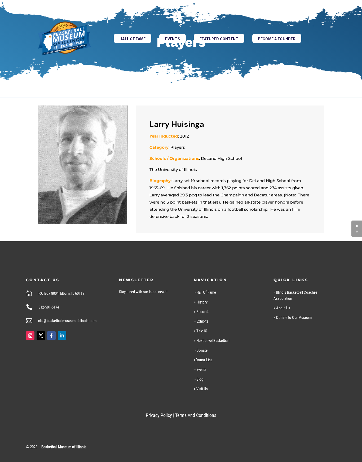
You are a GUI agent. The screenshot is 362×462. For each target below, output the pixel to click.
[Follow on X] (41, 335)
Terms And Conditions (195, 415)
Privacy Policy (159, 415)
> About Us (281, 308)
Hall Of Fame (132, 39)
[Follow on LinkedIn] (62, 335)
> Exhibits (201, 321)
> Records (201, 311)
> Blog (198, 379)
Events (172, 39)
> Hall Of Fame (205, 292)
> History (201, 302)
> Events (200, 369)
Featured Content (219, 39)
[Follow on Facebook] (51, 335)
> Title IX (200, 331)
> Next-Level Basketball (211, 340)
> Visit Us (201, 388)
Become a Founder (276, 39)
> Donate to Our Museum (292, 317)
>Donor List (203, 360)
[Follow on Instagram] (30, 335)
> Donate (201, 350)
